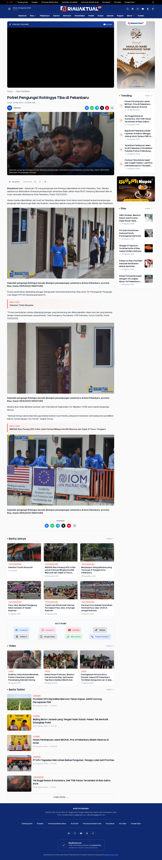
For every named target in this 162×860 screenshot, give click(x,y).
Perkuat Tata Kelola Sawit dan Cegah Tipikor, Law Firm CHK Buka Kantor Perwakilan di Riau (139, 164)
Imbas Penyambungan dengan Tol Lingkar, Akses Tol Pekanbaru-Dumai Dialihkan (130, 280)
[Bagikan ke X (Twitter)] (102, 108)
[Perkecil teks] (35, 182)
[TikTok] (93, 833)
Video (11, 671)
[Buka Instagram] (138, 9)
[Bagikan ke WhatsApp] (92, 108)
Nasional (22, 15)
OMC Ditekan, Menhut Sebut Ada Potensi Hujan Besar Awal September (130, 219)
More (129, 15)
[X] (87, 833)
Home (10, 91)
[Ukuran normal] (40, 182)
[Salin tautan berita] (112, 108)
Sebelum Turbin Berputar (21, 305)
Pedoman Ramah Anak (90, 2)
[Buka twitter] (148, 9)
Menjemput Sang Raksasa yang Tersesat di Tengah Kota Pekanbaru (96, 570)
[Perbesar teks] (45, 182)
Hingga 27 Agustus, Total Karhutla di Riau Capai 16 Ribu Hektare (130, 248)
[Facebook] (133, 9)
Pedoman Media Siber (49, 2)
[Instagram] (75, 833)
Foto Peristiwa (23, 91)
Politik (91, 15)
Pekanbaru (45, 15)
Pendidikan (80, 15)
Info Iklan (117, 2)
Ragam (120, 15)
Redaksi (35, 2)
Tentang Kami (22, 2)
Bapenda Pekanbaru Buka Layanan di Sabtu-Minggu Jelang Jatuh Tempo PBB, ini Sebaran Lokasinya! (138, 134)
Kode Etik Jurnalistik (69, 2)
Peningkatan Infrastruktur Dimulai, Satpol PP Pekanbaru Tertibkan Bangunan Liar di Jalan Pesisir (97, 678)
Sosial (100, 15)
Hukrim (56, 15)
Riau (32, 15)
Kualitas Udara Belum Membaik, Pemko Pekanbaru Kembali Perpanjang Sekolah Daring (23, 677)
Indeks (141, 15)
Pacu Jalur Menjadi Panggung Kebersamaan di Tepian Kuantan (22, 608)
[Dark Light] (153, 2)
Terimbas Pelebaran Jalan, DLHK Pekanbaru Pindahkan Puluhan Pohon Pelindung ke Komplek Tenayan (138, 149)
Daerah (110, 15)
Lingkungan (38, 777)
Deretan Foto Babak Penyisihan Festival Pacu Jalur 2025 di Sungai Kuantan (96, 608)
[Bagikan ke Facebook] (87, 108)
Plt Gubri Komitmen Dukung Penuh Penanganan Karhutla (130, 233)
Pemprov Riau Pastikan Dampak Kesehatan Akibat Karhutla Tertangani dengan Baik (131, 264)
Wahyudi (17, 108)
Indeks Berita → (60, 797)
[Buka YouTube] (143, 9)
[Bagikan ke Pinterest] (107, 108)
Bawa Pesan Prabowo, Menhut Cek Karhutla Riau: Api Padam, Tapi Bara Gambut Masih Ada (59, 677)
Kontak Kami (129, 2)
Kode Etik (74, 824)
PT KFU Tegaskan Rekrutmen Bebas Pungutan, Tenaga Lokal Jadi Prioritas (73, 760)
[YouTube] (81, 833)
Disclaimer (106, 2)
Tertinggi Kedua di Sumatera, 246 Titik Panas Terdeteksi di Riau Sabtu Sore (138, 120)
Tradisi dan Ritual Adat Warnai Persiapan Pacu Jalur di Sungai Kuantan (60, 608)
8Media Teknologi (111, 855)
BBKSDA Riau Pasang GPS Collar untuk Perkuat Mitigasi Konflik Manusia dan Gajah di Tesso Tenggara (58, 429)
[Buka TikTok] (153, 9)
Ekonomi (67, 15)
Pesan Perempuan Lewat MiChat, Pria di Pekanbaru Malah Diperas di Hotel (137, 104)
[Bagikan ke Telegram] (97, 108)
